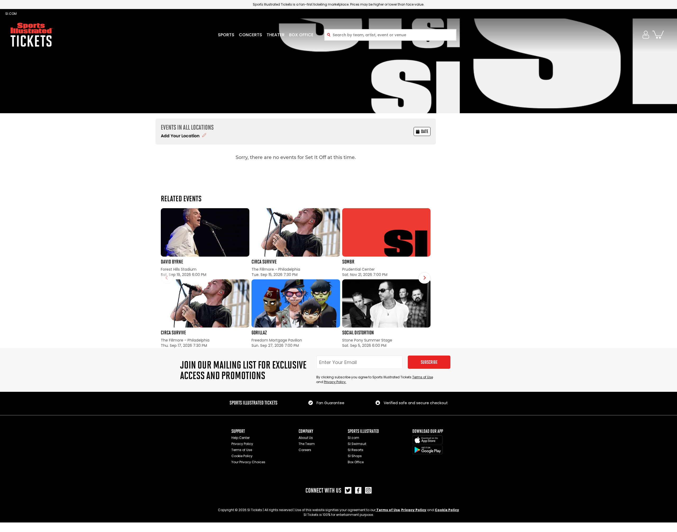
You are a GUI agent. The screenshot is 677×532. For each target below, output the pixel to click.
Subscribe (429, 362)
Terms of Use (422, 377)
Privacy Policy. (335, 382)
